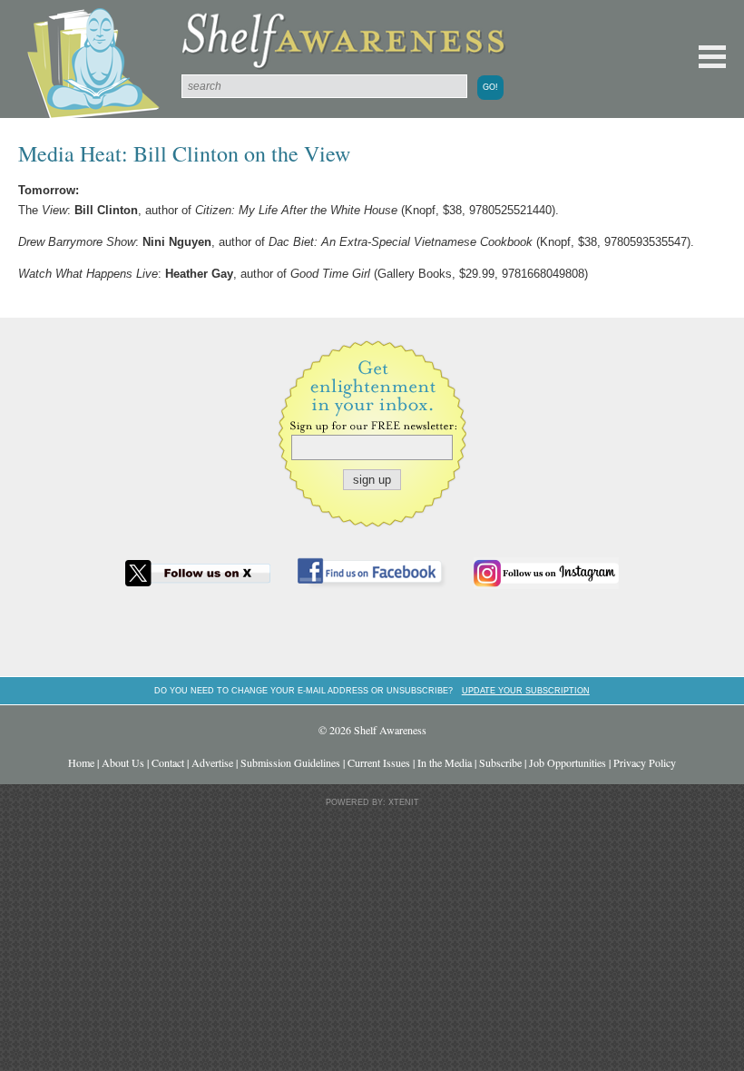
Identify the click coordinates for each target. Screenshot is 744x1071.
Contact (168, 762)
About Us (123, 762)
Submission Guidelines (290, 762)
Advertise (212, 762)
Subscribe (500, 762)
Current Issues (379, 762)
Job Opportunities (567, 762)
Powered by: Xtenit (372, 802)
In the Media (444, 762)
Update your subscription (526, 690)
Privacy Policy (644, 762)
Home (81, 762)
